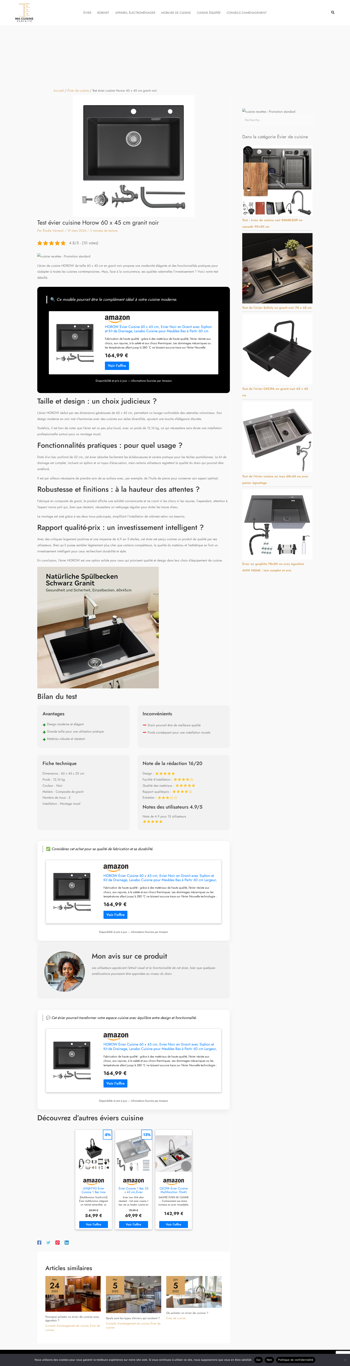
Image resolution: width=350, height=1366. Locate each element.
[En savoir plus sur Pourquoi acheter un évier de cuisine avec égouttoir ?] (73, 1293)
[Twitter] (48, 1242)
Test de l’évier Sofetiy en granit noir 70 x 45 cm (277, 307)
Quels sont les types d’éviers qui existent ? (133, 1318)
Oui (258, 1359)
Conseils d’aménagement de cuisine (66, 1326)
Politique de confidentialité (295, 1359)
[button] (333, 13)
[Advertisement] (175, 56)
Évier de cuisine (176, 1318)
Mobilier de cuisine (176, 13)
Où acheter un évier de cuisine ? (187, 1313)
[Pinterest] (57, 1242)
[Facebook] (39, 1242)
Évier (87, 13)
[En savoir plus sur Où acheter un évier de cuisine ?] (194, 1291)
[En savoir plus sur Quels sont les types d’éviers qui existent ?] (133, 1294)
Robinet (103, 13)
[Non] (345, 1360)
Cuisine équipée (209, 13)
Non (269, 1359)
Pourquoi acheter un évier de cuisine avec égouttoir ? (72, 1318)
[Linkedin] (67, 1242)
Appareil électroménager (135, 13)
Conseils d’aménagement (247, 13)
